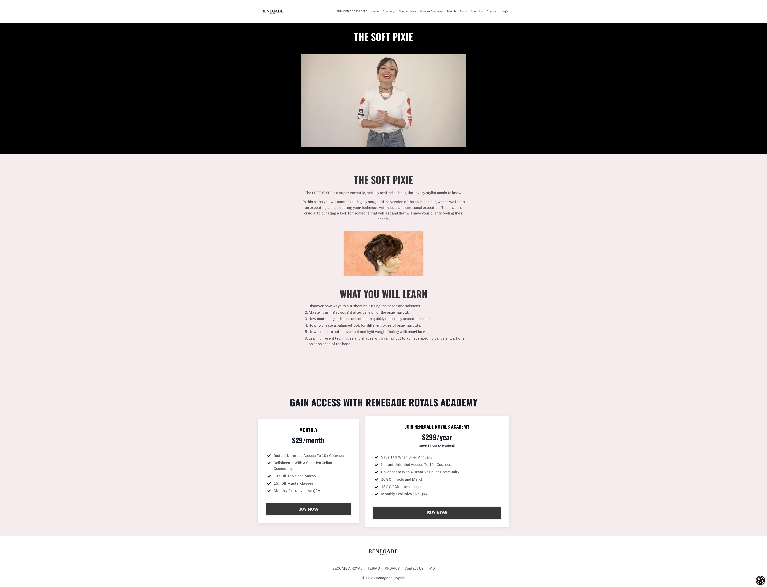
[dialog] (760, 580)
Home (375, 11)
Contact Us (413, 568)
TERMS (373, 568)
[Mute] (463, 143)
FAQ (431, 568)
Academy (389, 11)
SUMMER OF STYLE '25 (351, 11)
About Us (477, 11)
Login (505, 11)
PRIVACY (392, 568)
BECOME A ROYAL (347, 568)
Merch (451, 11)
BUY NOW (308, 509)
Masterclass (407, 11)
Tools (463, 11)
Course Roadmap (431, 11)
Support (492, 11)
